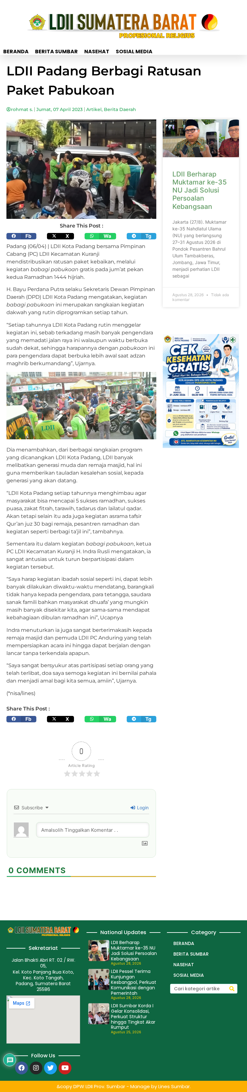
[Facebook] (21, 1068)
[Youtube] (65, 1068)
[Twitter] (50, 1068)
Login (142, 807)
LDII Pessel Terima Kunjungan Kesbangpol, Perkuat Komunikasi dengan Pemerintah (133, 982)
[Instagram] (36, 1068)
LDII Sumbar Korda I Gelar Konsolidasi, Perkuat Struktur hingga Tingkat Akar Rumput (133, 1016)
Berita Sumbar (56, 51)
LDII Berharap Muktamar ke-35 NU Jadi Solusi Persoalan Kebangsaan (199, 190)
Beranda (16, 51)
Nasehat (96, 51)
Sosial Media (134, 51)
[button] (21, 236)
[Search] (232, 989)
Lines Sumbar (174, 1086)
